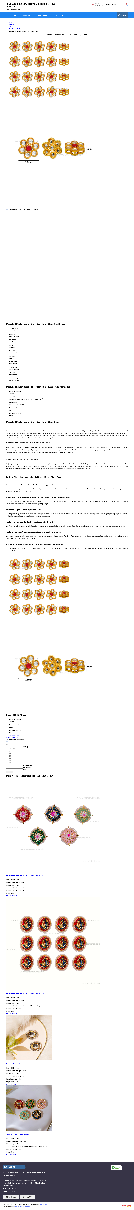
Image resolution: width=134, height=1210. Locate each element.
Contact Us (58, 15)
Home (10, 22)
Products (11, 24)
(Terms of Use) (43, 1204)
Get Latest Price (14, 735)
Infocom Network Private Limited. (22, 1206)
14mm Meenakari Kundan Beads (17, 1134)
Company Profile (27, 15)
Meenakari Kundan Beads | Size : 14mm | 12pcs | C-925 (25, 994)
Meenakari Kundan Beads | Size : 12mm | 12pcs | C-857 (25, 876)
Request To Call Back (12, 737)
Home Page (12, 15)
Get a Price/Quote (11, 896)
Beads (10, 27)
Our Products (43, 15)
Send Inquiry (123, 15)
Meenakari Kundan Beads (16, 29)
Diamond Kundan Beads (14, 1064)
